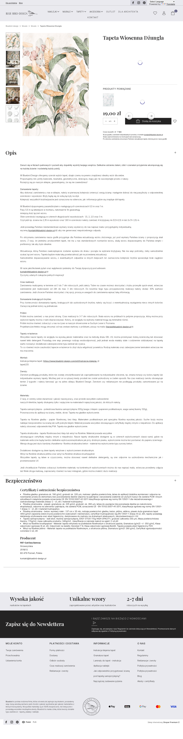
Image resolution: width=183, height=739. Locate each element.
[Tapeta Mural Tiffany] (108, 99)
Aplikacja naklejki (101, 666)
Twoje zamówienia (14, 650)
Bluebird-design (12, 26)
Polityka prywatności (147, 666)
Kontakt (140, 650)
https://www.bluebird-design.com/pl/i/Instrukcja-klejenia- (70, 361)
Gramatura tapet (101, 655)
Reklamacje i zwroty (59, 671)
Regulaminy (142, 655)
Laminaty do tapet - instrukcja (107, 660)
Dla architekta (11, 3)
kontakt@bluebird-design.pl (153, 135)
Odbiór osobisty (57, 660)
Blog (21, 3)
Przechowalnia (13, 655)
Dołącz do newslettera (94, 623)
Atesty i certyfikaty (146, 681)
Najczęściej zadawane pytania (108, 681)
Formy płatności (57, 650)
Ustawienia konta (14, 660)
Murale (24, 26)
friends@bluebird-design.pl (118, 326)
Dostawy (54, 655)
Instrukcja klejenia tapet (104, 650)
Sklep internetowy (163, 722)
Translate (170, 4)
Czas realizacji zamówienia (62, 666)
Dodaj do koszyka (151, 121)
